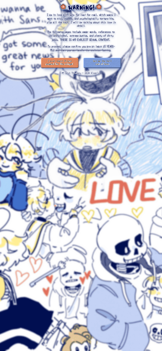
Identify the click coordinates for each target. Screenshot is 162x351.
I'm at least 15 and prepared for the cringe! (60, 63)
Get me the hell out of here (102, 63)
